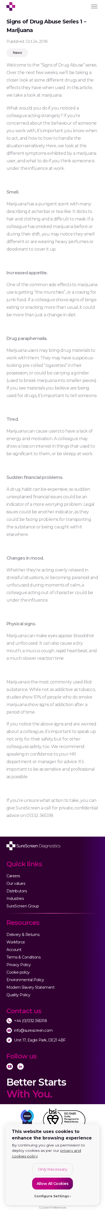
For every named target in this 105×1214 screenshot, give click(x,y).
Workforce (15, 942)
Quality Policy (18, 994)
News (17, 53)
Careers (13, 875)
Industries (15, 898)
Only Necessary (52, 1169)
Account (14, 949)
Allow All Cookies (53, 1183)
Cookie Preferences (52, 1207)
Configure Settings (51, 1196)
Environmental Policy (25, 979)
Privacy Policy (18, 964)
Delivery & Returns (22, 934)
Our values (15, 883)
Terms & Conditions (23, 957)
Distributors (16, 891)
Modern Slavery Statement (30, 987)
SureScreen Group (22, 906)
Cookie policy (18, 972)
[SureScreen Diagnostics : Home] (33, 846)
